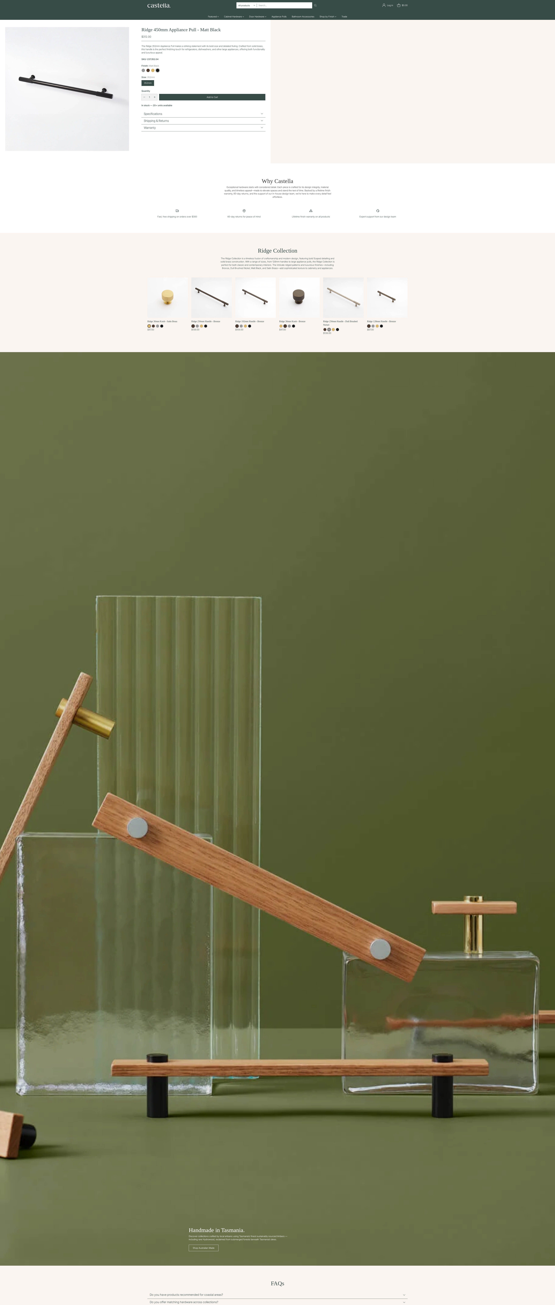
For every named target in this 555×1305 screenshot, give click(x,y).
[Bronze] (148, 70)
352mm (148, 82)
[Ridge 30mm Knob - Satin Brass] (167, 297)
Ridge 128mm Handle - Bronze (381, 321)
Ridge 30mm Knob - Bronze (292, 321)
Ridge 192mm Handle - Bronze (249, 321)
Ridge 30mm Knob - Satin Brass (162, 321)
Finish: (150, 65)
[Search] (315, 5)
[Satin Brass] (153, 70)
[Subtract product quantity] (144, 97)
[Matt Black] (157, 70)
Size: (148, 77)
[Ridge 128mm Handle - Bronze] (387, 297)
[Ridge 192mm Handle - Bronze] (255, 297)
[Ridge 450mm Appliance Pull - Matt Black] (67, 89)
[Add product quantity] (154, 97)
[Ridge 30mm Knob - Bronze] (299, 297)
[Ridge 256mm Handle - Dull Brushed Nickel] (343, 297)
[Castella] (159, 5)
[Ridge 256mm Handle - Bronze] (211, 297)
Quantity (145, 91)
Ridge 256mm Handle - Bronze (205, 321)
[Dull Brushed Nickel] (143, 70)
